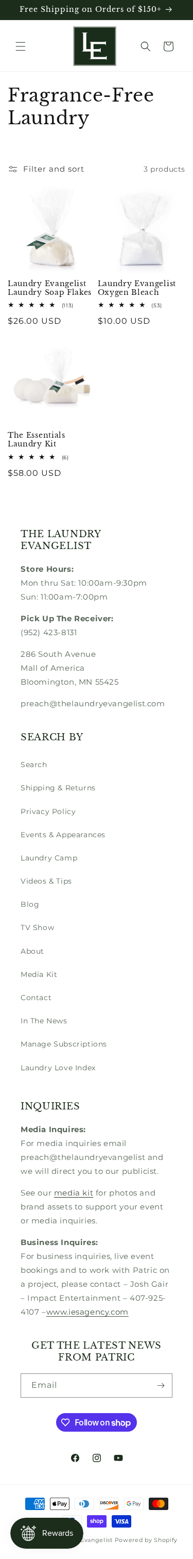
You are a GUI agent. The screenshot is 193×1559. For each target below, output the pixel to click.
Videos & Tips (46, 881)
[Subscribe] (160, 1385)
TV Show (37, 927)
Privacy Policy (48, 811)
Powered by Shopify (146, 1540)
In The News (44, 1020)
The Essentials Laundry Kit (36, 440)
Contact (36, 997)
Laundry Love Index (58, 1067)
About (32, 951)
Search (34, 764)
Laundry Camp (49, 858)
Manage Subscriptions (64, 1044)
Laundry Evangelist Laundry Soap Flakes (50, 288)
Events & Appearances (63, 834)
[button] (20, 46)
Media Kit (39, 974)
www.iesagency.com (87, 1312)
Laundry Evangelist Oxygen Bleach (137, 288)
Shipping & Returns (58, 787)
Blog (30, 904)
